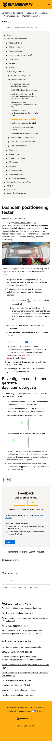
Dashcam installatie (31, 16)
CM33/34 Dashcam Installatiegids (23, 90)
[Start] (18, 4)
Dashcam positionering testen (23, 119)
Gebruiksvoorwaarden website (31, 707)
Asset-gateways (15, 51)
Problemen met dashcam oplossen (24, 133)
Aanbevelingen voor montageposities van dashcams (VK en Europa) (24, 113)
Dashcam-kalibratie (22, 223)
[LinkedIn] (10, 479)
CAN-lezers (13, 162)
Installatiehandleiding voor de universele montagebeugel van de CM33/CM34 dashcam (23, 96)
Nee (32, 503)
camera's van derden (38, 231)
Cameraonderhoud (18, 146)
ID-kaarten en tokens (17, 158)
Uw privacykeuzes (25, 711)
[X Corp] (7, 479)
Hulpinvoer (13, 67)
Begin (9, 35)
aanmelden (12, 587)
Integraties (11, 186)
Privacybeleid (12, 707)
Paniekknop (13, 63)
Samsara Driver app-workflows (19, 182)
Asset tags (13, 150)
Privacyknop (13, 59)
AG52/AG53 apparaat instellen (15, 626)
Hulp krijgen (11, 189)
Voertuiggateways (16, 47)
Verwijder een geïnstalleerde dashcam (21, 128)
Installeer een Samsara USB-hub (23, 123)
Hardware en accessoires (37, 13)
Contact (41, 711)
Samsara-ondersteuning (12, 13)
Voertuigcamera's (11, 16)
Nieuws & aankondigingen (17, 193)
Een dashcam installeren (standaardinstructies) (20, 85)
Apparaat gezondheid (17, 179)
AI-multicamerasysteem (20, 76)
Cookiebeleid (11, 711)
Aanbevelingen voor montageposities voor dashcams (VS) (23, 104)
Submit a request (36, 552)
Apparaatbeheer (15, 43)
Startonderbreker (16, 170)
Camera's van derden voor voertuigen (26, 142)
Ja (19, 503)
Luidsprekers (14, 154)
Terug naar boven (9, 560)
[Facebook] (3, 479)
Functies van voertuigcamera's (23, 138)
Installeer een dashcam (17, 231)
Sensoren (12, 166)
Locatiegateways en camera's (20, 55)
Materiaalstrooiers (16, 174)
